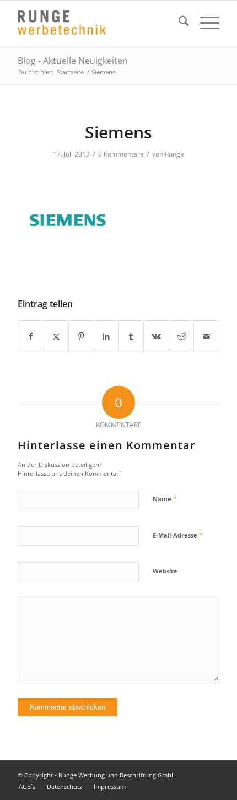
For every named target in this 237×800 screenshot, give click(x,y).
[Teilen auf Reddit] (181, 336)
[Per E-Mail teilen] (206, 336)
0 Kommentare (121, 154)
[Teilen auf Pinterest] (81, 336)
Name (165, 498)
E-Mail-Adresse (178, 535)
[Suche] (178, 23)
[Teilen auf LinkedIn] (106, 336)
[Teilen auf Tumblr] (131, 336)
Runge (174, 154)
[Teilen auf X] (56, 336)
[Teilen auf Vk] (156, 336)
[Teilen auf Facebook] (30, 336)
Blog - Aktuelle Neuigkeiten (73, 61)
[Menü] (204, 23)
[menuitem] (178, 23)
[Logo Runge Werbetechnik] (98, 23)
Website (165, 571)
